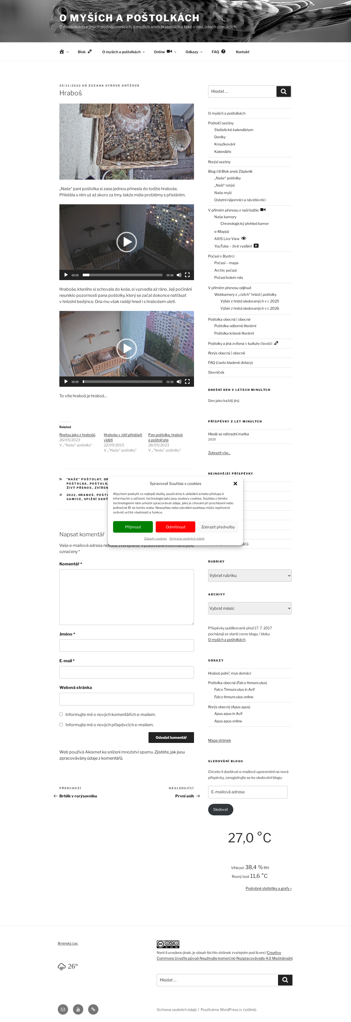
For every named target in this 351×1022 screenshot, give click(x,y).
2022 (71, 495)
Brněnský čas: (68, 943)
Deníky (220, 137)
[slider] (122, 275)
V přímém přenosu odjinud (229, 288)
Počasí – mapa (226, 263)
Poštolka (77, 483)
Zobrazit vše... (219, 452)
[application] (126, 242)
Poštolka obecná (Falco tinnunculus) (237, 682)
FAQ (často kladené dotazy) (230, 362)
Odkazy (192, 52)
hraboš (86, 495)
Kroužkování (224, 144)
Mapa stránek (219, 740)
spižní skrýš (97, 499)
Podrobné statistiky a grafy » (269, 888)
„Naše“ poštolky (227, 178)
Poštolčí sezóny (221, 123)
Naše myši (223, 192)
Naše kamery (225, 217)
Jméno (67, 634)
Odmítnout (176, 526)
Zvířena (103, 488)
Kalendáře (222, 151)
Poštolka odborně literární (235, 326)
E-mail (67, 660)
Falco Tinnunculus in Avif (234, 689)
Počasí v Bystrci (221, 256)
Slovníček (216, 372)
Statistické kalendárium (233, 129)
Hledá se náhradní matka (228, 434)
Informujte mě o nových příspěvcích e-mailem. (110, 724)
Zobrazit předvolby (218, 526)
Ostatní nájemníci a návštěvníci (240, 200)
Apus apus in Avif (228, 713)
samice (74, 499)
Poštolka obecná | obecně (229, 319)
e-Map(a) (221, 231)
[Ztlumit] (179, 275)
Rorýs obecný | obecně (226, 353)
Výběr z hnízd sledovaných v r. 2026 (249, 308)
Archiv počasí (225, 270)
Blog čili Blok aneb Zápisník (230, 171)
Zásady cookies (155, 538)
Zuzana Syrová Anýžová (114, 85)
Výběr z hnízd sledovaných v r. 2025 (249, 301)
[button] (235, 483)
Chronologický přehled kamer (244, 223)
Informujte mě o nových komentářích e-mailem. (111, 714)
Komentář (70, 563)
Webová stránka (75, 687)
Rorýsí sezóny (219, 162)
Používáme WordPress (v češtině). (229, 1009)
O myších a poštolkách (129, 18)
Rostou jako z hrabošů (77, 434)
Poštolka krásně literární (234, 333)
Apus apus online (228, 721)
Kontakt (243, 52)
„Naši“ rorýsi (224, 185)
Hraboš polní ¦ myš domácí (229, 673)
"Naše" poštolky (84, 479)
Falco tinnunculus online (233, 697)
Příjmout (133, 526)
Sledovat (220, 809)
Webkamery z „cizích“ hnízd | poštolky (245, 294)
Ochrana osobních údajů (187, 538)
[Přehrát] (66, 275)
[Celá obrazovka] (187, 275)
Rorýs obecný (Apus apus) (229, 707)
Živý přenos (79, 488)
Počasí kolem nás (228, 277)
